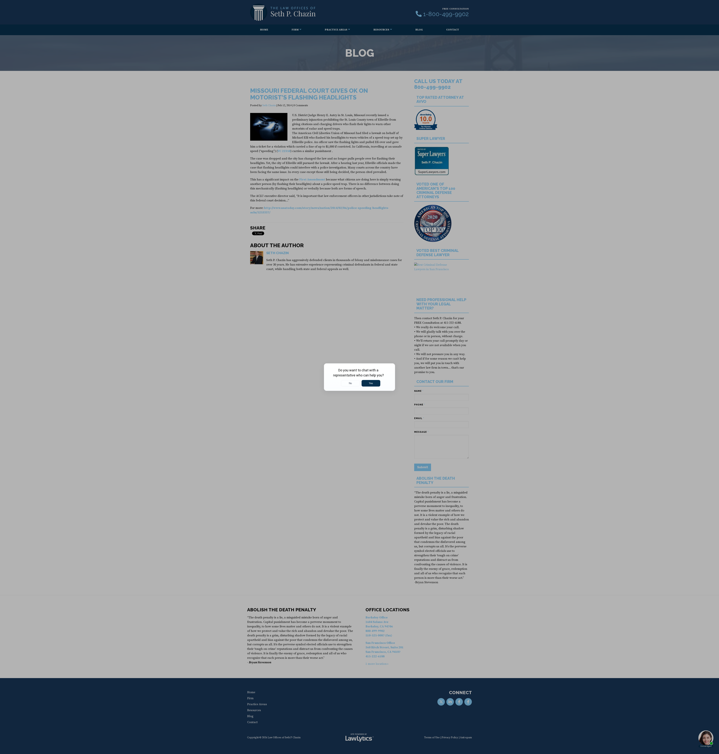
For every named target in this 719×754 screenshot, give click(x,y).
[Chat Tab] (359, 377)
